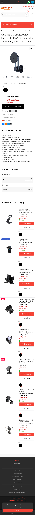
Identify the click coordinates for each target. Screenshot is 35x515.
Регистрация (22, 2)
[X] (11, 124)
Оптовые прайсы (17, 479)
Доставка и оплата (17, 467)
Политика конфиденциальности (17, 492)
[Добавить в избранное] (31, 48)
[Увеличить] (17, 62)
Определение (30, 11)
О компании (17, 489)
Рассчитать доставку (10, 117)
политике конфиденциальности (17, 507)
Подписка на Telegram (17, 486)
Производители (17, 463)
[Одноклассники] (6, 124)
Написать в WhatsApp (18, 501)
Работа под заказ (17, 483)
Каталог (17, 460)
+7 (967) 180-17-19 (28, 6)
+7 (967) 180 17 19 (17, 498)
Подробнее (26, 228)
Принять (18, 510)
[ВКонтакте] (3, 124)
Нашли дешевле (8, 114)
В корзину (27, 223)
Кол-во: (6, 111)
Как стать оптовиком (17, 476)
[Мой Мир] (8, 124)
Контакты (17, 470)
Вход (15, 2)
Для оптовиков (17, 473)
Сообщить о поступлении (13, 106)
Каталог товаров (10, 25)
